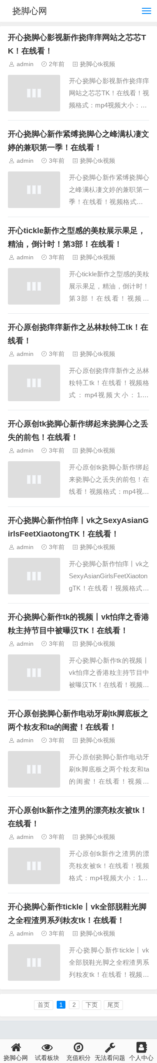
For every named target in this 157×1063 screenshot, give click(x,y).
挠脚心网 (29, 11)
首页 (44, 1004)
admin (25, 63)
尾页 (113, 1004)
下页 (91, 1004)
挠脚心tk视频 (97, 63)
